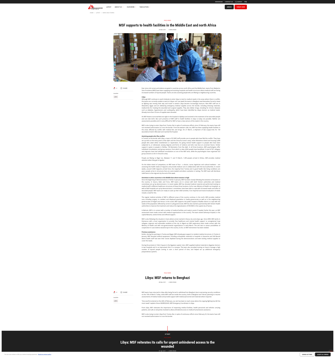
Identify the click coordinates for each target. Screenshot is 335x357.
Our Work (130, 7)
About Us (118, 7)
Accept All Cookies (322, 354)
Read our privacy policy (44, 354)
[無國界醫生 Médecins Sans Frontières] (95, 7)
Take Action (144, 7)
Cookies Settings (307, 354)
